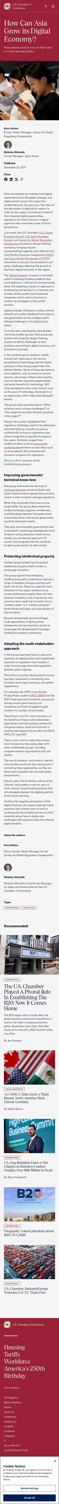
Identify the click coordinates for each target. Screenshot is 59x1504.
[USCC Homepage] (29, 1324)
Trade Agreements (14, 1089)
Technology (29, 908)
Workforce (17, 1361)
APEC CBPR (37, 695)
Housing (14, 1347)
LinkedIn (8, 1426)
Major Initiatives (12, 1402)
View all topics (12, 1387)
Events (7, 1407)
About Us (9, 1412)
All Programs (11, 1397)
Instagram (9, 1435)
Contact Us (10, 1421)
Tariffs (12, 1354)
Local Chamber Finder (16, 1450)
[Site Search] (46, 6)
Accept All (29, 1497)
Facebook (9, 1431)
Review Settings (29, 1488)
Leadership (10, 1416)
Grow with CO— (12, 1445)
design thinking (19, 275)
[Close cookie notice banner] (55, 1461)
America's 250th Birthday (24, 1372)
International (12, 908)
